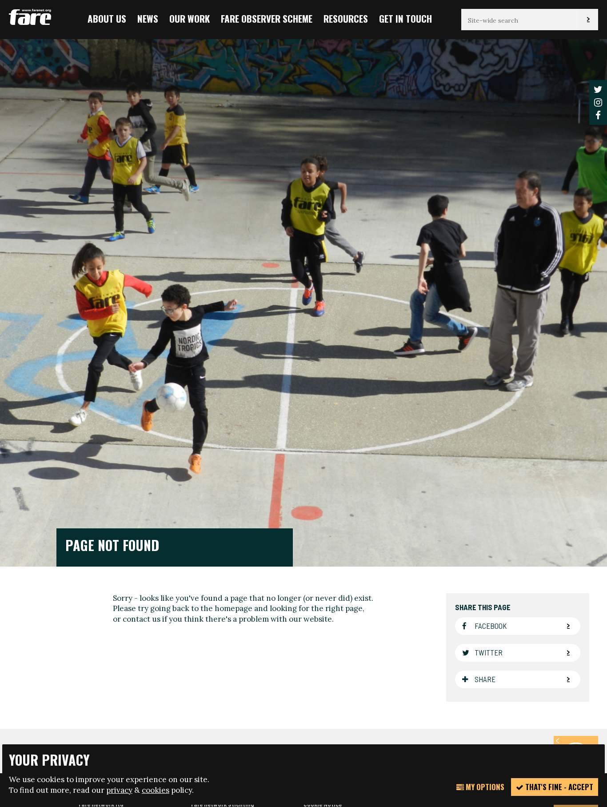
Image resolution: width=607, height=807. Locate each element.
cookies (155, 790)
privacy (119, 790)
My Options (484, 786)
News (147, 18)
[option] (303, 302)
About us (107, 18)
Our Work (189, 18)
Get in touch (405, 18)
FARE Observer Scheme (266, 18)
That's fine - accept (558, 786)
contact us (141, 619)
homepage (233, 609)
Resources (345, 18)
